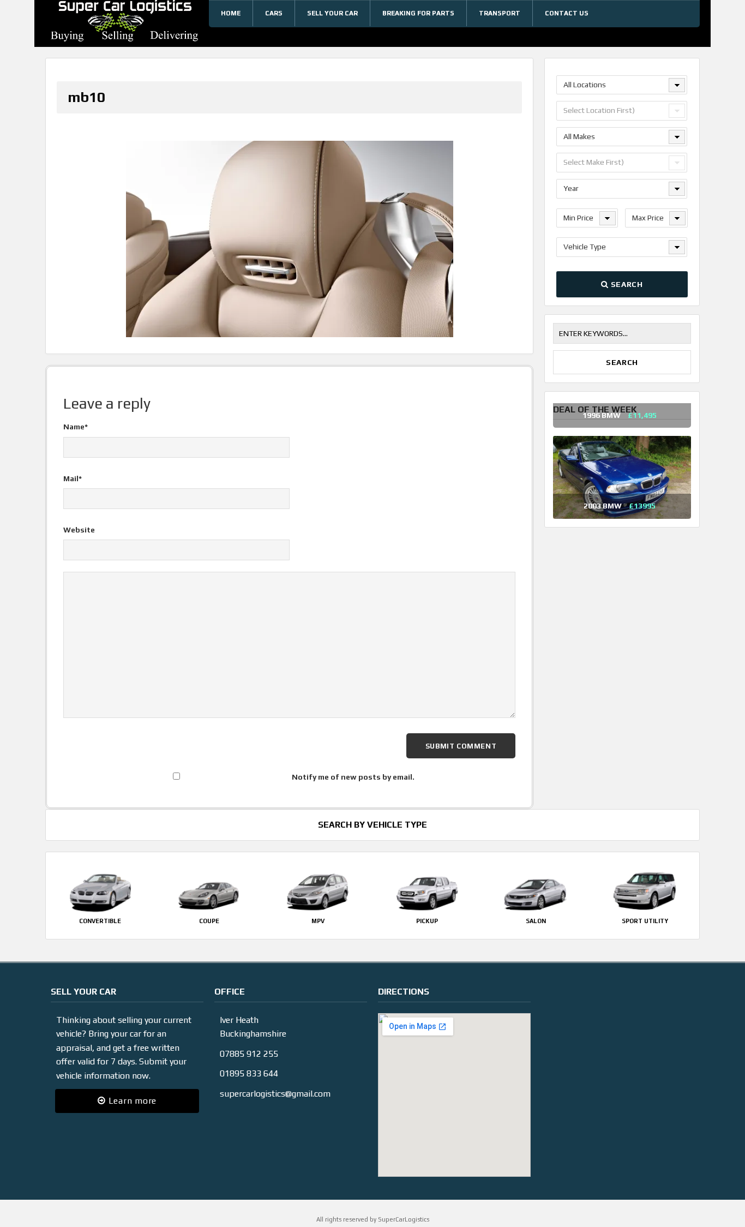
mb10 (86, 97)
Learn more (131, 1101)
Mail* (72, 478)
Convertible (100, 921)
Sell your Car (332, 13)
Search (626, 284)
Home (231, 13)
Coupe (209, 921)
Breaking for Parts (418, 13)
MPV (318, 921)
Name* (75, 426)
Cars (274, 13)
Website (79, 529)
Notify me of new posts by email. (353, 777)
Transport (499, 13)
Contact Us (566, 13)
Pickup (427, 921)
